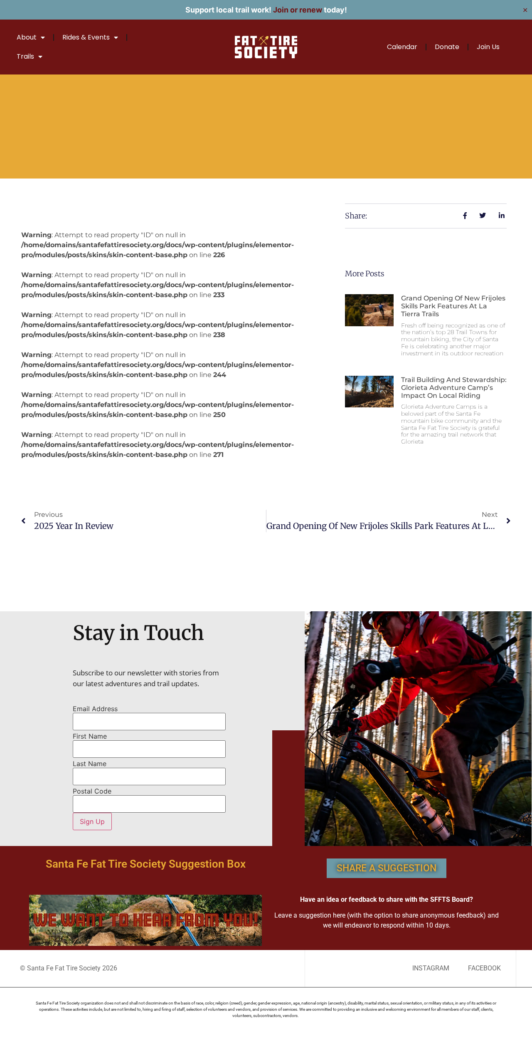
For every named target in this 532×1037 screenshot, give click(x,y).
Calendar (402, 47)
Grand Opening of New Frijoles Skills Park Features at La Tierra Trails (453, 306)
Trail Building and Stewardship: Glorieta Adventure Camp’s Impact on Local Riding (454, 387)
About (27, 37)
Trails (25, 56)
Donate (447, 47)
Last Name (89, 763)
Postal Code (92, 791)
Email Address (95, 708)
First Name (90, 736)
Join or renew (297, 9)
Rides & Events (86, 37)
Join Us (488, 47)
